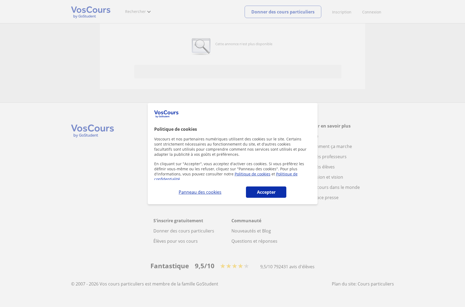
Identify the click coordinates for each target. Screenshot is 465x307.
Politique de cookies (252, 174)
